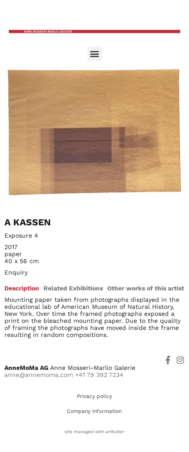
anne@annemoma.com (38, 374)
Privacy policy (94, 396)
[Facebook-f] (168, 360)
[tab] (21, 288)
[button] (94, 54)
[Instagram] (180, 360)
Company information (94, 411)
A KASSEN (27, 222)
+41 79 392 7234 (99, 374)
